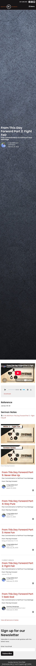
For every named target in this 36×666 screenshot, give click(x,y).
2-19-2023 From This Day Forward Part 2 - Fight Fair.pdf (18, 417)
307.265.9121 (23, 2)
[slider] (11, 390)
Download (7, 394)
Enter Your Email (6, 646)
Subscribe (7, 653)
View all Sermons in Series (9, 620)
